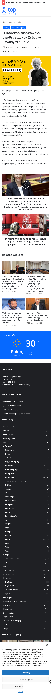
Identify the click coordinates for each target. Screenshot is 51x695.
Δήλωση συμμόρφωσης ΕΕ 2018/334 (16, 413)
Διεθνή (8, 458)
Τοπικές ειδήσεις (18, 27)
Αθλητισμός (8, 446)
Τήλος (7, 547)
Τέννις (8, 489)
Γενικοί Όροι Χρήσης (10, 409)
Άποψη (6, 555)
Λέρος (7, 527)
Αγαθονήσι (9, 496)
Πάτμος (8, 535)
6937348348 (11, 382)
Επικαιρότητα (8, 574)
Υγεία (7, 593)
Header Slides (8, 427)
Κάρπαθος (9, 508)
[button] (47, 645)
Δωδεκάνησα (10, 570)
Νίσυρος (8, 531)
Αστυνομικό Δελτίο (11, 558)
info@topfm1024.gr (13, 377)
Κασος (8, 512)
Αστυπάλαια (10, 500)
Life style (7, 430)
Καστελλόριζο (11, 516)
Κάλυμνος (9, 504)
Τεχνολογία (8, 617)
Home (6, 22)
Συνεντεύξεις (8, 613)
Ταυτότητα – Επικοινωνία (12, 402)
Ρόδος (19, 22)
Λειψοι (8, 524)
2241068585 (10, 379)
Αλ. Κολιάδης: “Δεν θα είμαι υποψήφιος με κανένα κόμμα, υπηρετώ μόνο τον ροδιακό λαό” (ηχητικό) (12, 318)
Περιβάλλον (10, 586)
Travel (7, 624)
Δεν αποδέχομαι (25, 679)
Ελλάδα (6, 566)
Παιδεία (8, 582)
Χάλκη (7, 551)
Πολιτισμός (8, 609)
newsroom (9, 47)
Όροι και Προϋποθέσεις (11, 405)
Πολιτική (6, 605)
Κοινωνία (7, 578)
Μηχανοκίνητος (12, 461)
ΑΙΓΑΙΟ (12, 22)
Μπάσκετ (9, 465)
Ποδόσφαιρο (10, 477)
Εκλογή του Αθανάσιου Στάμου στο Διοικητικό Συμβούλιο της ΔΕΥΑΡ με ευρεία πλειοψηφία (37, 316)
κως (6, 520)
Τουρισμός (7, 628)
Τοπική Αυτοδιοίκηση (12, 620)
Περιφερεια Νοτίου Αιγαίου (14, 601)
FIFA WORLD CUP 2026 (17, 481)
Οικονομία (7, 597)
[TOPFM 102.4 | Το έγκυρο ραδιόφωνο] (9, 11)
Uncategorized (9, 438)
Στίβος (8, 485)
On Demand (8, 434)
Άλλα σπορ (10, 450)
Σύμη (7, 543)
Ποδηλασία (9, 473)
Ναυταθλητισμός (12, 469)
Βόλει (7, 454)
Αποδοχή (25, 672)
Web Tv (6, 442)
